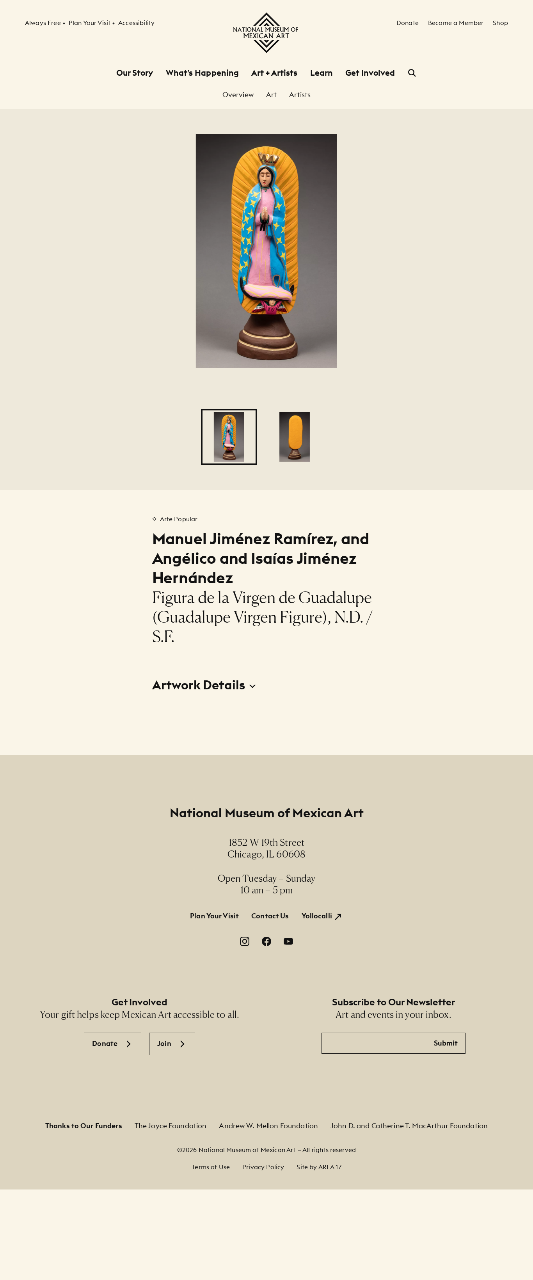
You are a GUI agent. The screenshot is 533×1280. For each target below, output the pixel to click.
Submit (446, 1043)
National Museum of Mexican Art (267, 813)
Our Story (134, 72)
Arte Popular (179, 519)
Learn (321, 72)
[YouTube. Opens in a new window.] (288, 941)
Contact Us (270, 915)
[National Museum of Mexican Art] (266, 32)
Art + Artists (274, 72)
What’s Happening (202, 72)
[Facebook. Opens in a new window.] (266, 941)
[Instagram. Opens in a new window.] (244, 941)
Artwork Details (200, 685)
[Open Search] (412, 73)
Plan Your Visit (214, 915)
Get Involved (370, 72)
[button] (229, 437)
